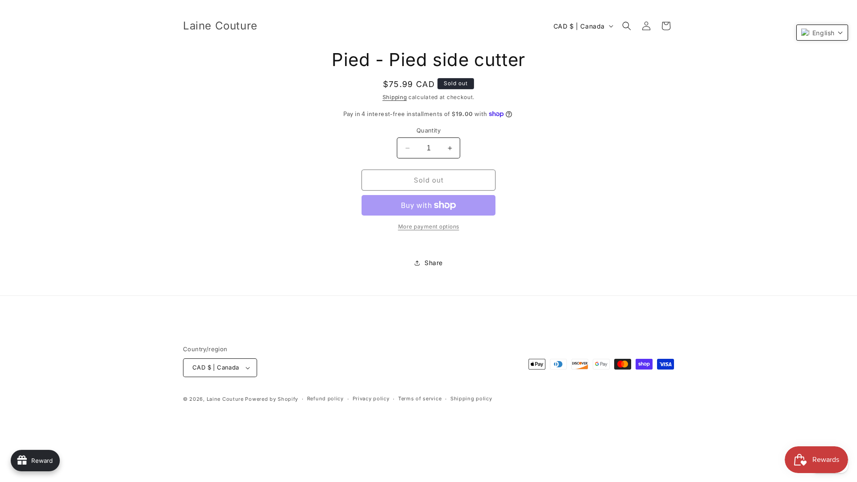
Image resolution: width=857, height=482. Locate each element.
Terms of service (419, 398)
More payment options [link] (428, 226)
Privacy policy (371, 398)
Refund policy (325, 398)
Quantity (428, 130)
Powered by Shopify (271, 399)
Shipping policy (471, 398)
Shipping (395, 97)
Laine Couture (225, 399)
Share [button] (433, 262)
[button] (627, 26)
